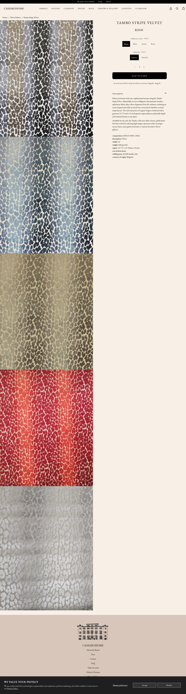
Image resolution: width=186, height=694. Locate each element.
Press (93, 654)
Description (117, 93)
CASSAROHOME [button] (93, 645)
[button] (44, 9)
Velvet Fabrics (15, 17)
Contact (93, 658)
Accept (144, 685)
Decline (169, 685)
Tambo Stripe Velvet (31, 17)
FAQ (93, 663)
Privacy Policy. (12, 688)
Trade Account (93, 667)
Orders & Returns (93, 672)
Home (5, 17)
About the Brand (93, 650)
